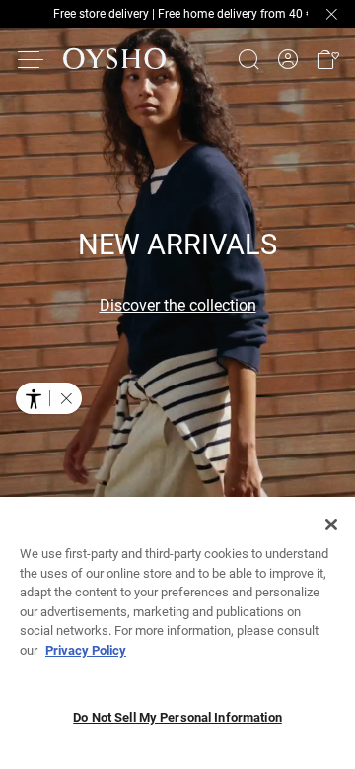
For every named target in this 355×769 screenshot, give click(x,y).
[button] (327, 59)
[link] (288, 59)
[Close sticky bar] (331, 14)
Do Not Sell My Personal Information (177, 717)
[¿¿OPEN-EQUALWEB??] (49, 398)
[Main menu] (31, 59)
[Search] (248, 59)
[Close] (331, 524)
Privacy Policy (85, 650)
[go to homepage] (114, 59)
